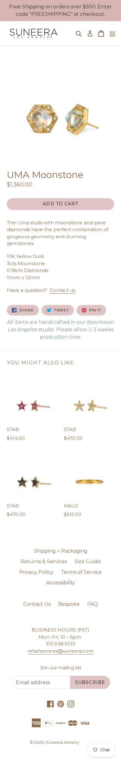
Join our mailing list (60, 668)
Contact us (62, 290)
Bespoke (69, 604)
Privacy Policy (36, 572)
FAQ (92, 604)
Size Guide (87, 561)
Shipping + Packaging (60, 551)
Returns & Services (43, 561)
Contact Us (37, 604)
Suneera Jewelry (62, 742)
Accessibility (60, 583)
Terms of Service (81, 572)
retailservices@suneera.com (61, 651)
